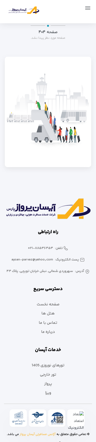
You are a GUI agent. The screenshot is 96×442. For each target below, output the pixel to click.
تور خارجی (48, 375)
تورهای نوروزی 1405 (48, 365)
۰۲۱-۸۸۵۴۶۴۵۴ (40, 248)
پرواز (48, 384)
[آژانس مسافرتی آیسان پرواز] (21, 11)
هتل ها (48, 313)
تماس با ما (48, 323)
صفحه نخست (48, 304)
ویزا (48, 393)
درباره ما (48, 332)
